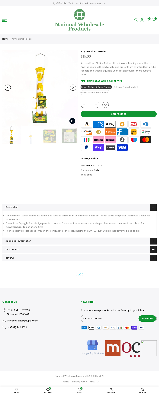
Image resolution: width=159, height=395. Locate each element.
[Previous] (8, 88)
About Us (95, 381)
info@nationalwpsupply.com (92, 3)
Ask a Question (89, 158)
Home (5, 38)
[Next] (73, 88)
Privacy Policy (79, 381)
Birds (96, 170)
